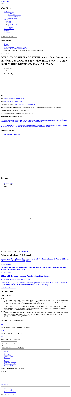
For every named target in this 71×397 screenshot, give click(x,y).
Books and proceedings (14, 16)
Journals (10, 13)
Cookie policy (8, 390)
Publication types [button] (9, 12)
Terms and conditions (10, 392)
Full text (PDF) (8, 134)
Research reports (12, 18)
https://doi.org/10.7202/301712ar (13, 101)
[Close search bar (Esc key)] (3, 3)
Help (5, 353)
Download (25, 251)
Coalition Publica (12, 24)
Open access (11, 26)
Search (2, 35)
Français (6, 30)
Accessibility (7, 355)
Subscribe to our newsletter (9, 346)
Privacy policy (8, 389)
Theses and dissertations (14, 15)
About (9, 21)
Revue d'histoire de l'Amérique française (15, 47)
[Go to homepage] (5, 1)
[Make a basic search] (1, 3)
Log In (6, 19)
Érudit (9, 22)
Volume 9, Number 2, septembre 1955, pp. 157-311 (18, 48)
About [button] (6, 21)
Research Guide (8, 356)
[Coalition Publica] (6, 385)
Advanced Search (9, 29)
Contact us (7, 358)
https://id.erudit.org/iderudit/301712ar (14, 98)
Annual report (11, 27)
